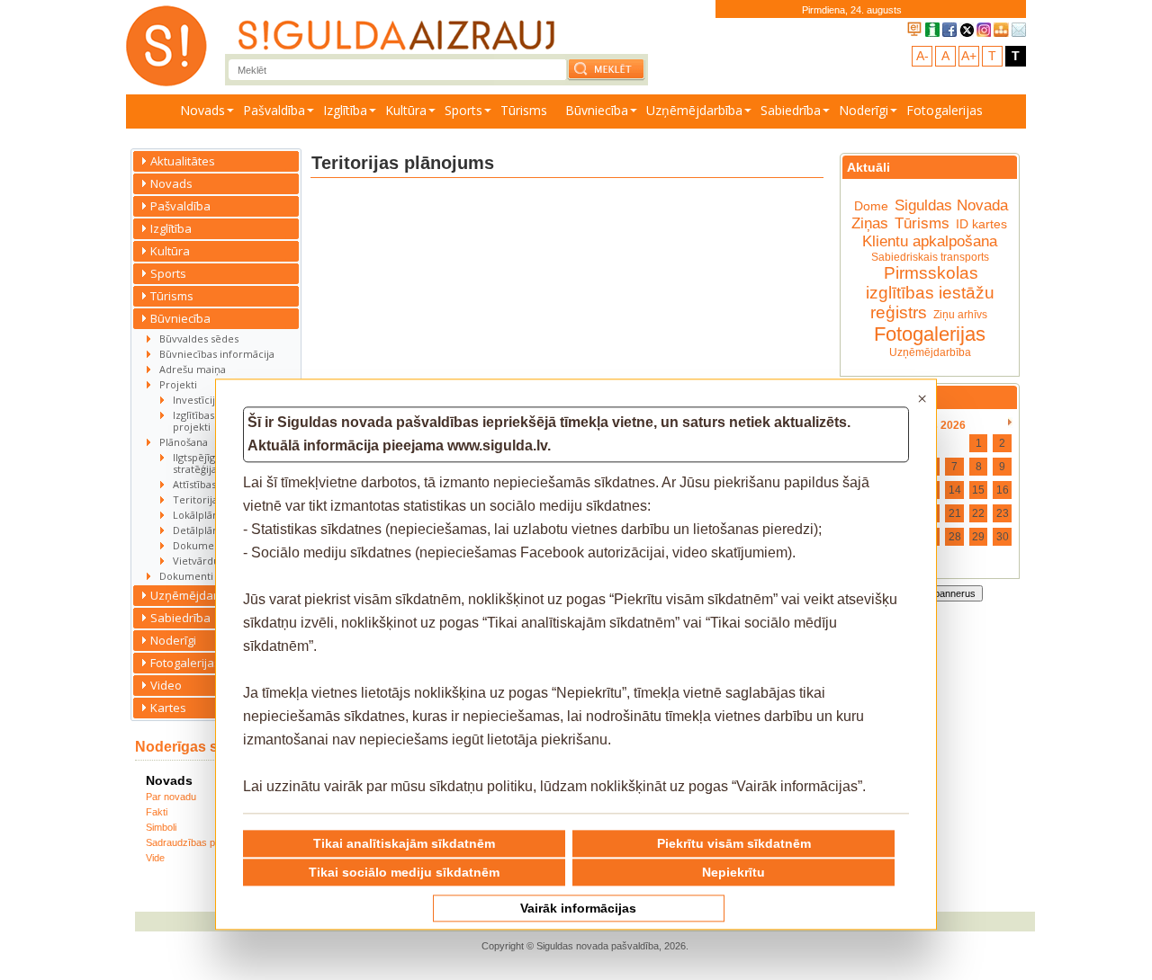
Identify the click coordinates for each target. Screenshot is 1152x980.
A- (922, 56)
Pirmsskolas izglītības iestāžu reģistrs (930, 292)
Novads (202, 110)
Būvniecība (596, 110)
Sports (463, 110)
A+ (968, 56)
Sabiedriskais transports (930, 257)
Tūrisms (523, 110)
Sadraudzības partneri (194, 842)
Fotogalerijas (944, 110)
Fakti (156, 811)
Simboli (161, 827)
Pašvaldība (274, 110)
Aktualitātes (182, 161)
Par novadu (171, 796)
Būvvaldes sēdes (198, 338)
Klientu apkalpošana (929, 241)
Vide (155, 857)
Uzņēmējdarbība (694, 110)
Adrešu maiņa (192, 369)
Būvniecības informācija (216, 354)
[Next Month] (1010, 422)
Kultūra (406, 110)
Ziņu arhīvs (960, 314)
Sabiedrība (790, 110)
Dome (871, 206)
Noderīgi (863, 110)
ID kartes (981, 224)
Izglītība (345, 110)
